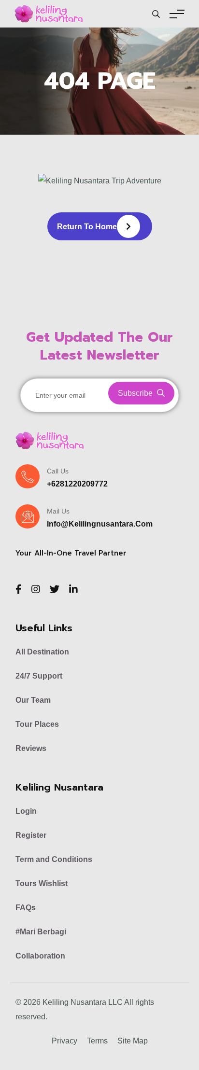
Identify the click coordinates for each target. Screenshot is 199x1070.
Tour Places (37, 724)
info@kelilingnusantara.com (100, 524)
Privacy (64, 1041)
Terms (97, 1041)
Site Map (132, 1041)
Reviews (30, 748)
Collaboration (40, 956)
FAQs (25, 907)
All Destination (42, 652)
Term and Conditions (53, 859)
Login (26, 811)
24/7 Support (38, 676)
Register (30, 835)
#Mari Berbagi (40, 932)
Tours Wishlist (41, 883)
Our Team (33, 700)
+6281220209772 (77, 484)
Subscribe (136, 393)
